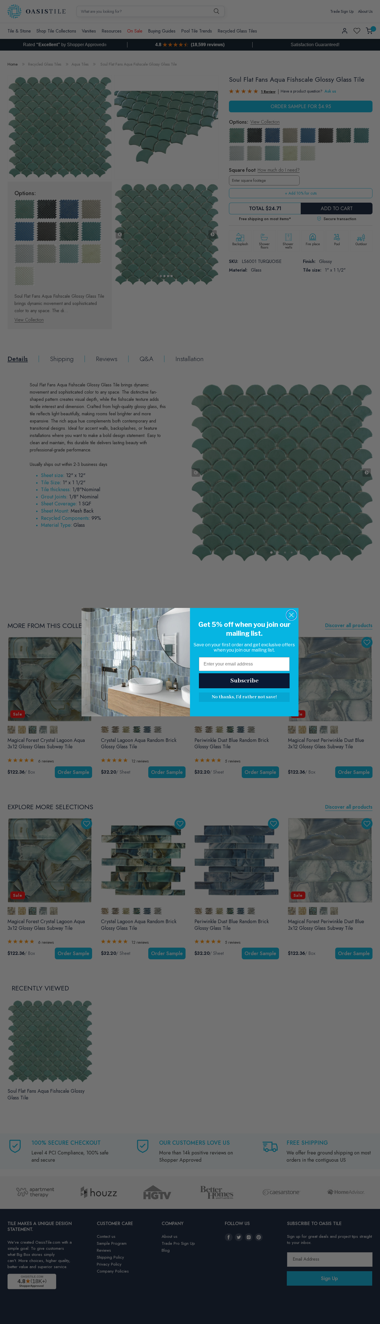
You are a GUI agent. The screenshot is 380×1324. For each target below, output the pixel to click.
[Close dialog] (291, 615)
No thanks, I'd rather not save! (244, 697)
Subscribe (244, 681)
